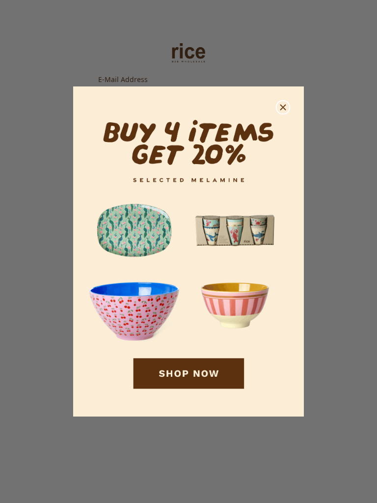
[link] (188, 251)
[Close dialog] (283, 107)
